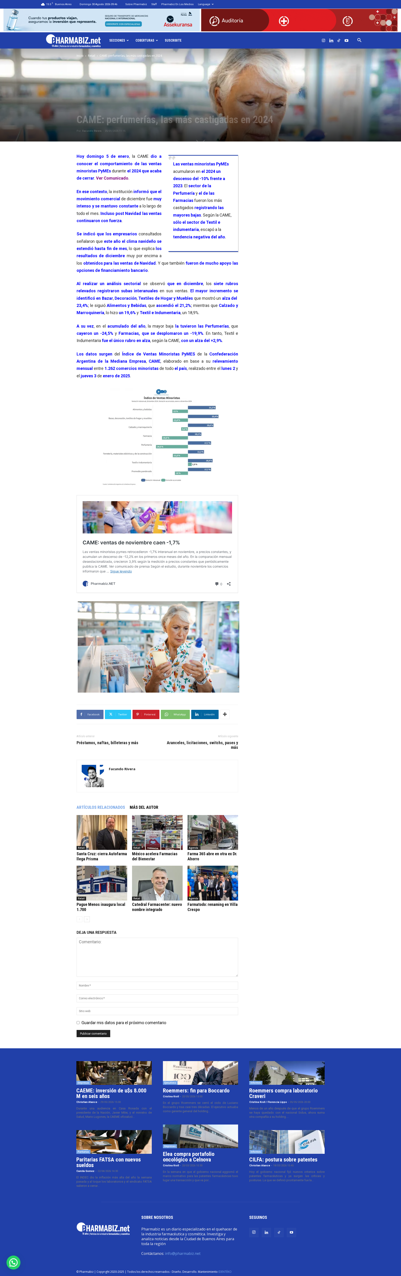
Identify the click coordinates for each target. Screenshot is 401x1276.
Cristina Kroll (171, 1096)
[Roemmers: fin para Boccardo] (200, 1073)
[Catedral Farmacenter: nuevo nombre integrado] (157, 883)
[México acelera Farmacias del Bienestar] (157, 832)
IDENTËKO (225, 1272)
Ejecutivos (170, 1082)
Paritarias (83, 1151)
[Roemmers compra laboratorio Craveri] (287, 1073)
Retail (91, 56)
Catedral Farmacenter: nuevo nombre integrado (157, 907)
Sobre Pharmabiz (136, 4)
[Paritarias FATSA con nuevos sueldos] (114, 1142)
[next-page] (87, 919)
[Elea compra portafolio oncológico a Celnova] (200, 1136)
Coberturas (145, 40)
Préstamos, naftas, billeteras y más (107, 742)
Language (204, 4)
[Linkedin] (331, 40)
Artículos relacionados (101, 807)
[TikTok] (338, 40)
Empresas (83, 1082)
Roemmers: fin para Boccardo (196, 1090)
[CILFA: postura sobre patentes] (287, 1142)
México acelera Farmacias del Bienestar (155, 856)
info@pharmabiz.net (182, 1253)
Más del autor (144, 807)
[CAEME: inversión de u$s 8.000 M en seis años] (114, 1073)
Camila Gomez (85, 1171)
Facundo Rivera (91, 130)
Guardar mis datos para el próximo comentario (123, 1022)
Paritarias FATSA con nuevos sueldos (108, 1162)
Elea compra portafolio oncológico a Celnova (188, 1157)
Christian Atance (86, 1102)
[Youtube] (346, 40)
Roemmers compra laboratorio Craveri (283, 1093)
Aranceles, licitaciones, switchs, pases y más (202, 745)
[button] (359, 40)
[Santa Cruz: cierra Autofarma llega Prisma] (102, 832)
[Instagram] (323, 40)
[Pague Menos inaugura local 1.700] (102, 883)
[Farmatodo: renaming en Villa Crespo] (213, 883)
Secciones (117, 40)
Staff (154, 4)
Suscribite (173, 40)
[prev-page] (79, 919)
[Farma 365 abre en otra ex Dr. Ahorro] (213, 832)
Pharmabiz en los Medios (177, 4)
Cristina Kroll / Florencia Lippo (268, 1102)
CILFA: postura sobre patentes (283, 1159)
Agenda (193, 847)
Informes (256, 1082)
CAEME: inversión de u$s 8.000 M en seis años (111, 1093)
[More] (225, 714)
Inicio (80, 56)
